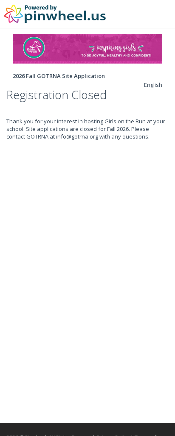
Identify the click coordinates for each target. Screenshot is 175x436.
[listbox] (153, 85)
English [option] (153, 85)
